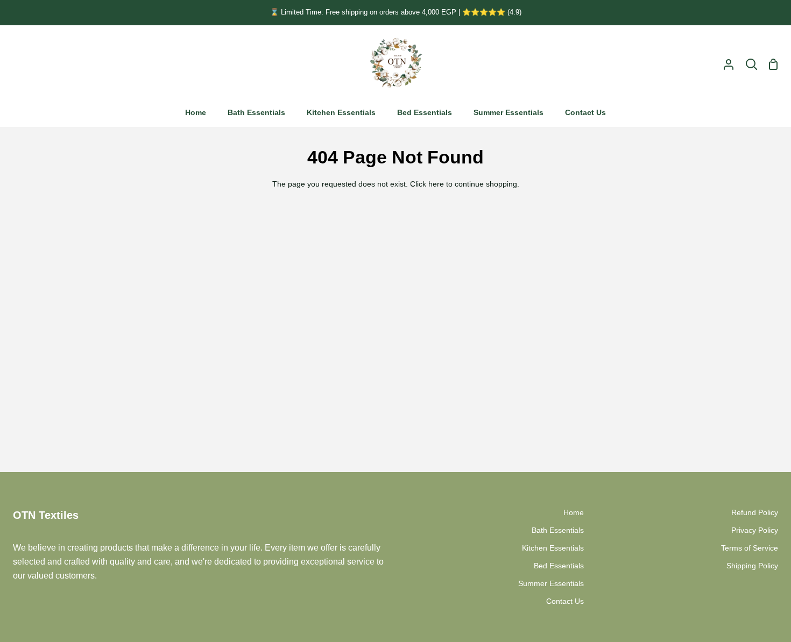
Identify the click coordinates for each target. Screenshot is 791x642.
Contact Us (565, 601)
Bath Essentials (558, 530)
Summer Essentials (551, 583)
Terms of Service (749, 548)
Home (573, 512)
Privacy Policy (754, 530)
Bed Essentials (559, 565)
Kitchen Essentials (553, 548)
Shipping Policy (752, 565)
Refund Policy (754, 512)
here (436, 184)
